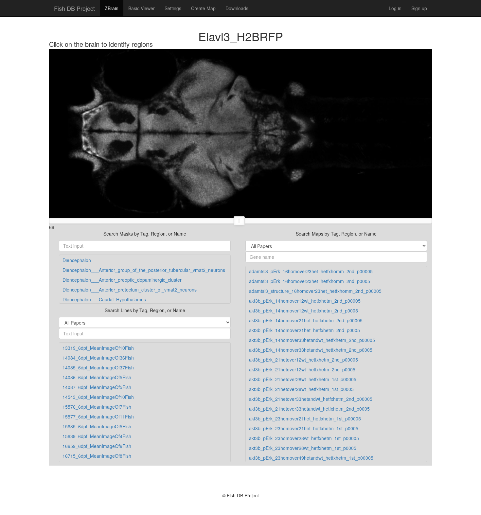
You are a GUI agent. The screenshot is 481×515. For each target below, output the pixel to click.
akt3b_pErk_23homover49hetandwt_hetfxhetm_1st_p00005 (311, 457)
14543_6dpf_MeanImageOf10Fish (98, 397)
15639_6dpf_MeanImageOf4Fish (96, 436)
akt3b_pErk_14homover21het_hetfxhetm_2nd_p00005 (306, 320)
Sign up (419, 8)
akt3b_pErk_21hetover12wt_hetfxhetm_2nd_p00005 (303, 359)
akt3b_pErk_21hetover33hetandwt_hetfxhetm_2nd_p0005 (309, 408)
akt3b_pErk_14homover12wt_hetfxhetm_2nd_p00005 (305, 300)
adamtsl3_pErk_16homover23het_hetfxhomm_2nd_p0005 (309, 281)
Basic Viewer (141, 8)
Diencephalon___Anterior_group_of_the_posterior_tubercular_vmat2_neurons (143, 270)
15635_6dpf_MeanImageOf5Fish (96, 426)
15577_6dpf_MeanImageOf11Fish (98, 416)
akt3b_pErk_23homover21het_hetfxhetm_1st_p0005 (303, 428)
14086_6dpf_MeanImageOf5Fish (96, 377)
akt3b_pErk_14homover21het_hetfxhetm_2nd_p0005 (304, 330)
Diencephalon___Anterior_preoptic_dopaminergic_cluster (122, 279)
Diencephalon (76, 260)
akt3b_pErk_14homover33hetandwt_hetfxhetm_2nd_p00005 (312, 340)
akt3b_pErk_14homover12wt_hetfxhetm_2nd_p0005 (303, 310)
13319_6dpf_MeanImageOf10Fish (98, 348)
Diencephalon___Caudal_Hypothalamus (104, 299)
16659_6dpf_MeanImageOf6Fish (96, 446)
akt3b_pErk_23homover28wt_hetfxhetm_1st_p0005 (302, 448)
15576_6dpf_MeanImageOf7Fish (96, 406)
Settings (173, 8)
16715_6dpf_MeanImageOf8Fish (96, 456)
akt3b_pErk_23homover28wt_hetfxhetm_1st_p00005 (304, 438)
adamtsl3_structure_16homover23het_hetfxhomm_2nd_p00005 (315, 291)
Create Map (203, 8)
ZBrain (111, 8)
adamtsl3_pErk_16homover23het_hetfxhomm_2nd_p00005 (311, 271)
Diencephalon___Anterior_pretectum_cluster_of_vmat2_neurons (129, 289)
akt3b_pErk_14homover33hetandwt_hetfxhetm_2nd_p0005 (310, 349)
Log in (395, 8)
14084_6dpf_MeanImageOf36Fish (98, 357)
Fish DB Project (74, 8)
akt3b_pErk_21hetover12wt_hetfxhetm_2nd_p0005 (302, 369)
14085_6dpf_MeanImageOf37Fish (98, 367)
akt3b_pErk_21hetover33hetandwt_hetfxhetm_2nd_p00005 (310, 399)
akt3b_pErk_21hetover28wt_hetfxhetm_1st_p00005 (302, 379)
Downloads (236, 8)
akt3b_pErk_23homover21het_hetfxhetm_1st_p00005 (305, 418)
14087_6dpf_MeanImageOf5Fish (96, 387)
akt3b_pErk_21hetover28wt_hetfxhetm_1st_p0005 (301, 389)
